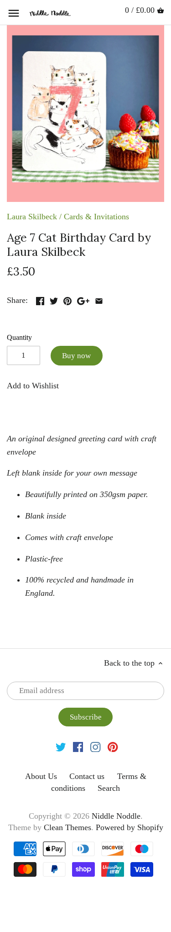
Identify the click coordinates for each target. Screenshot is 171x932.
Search (109, 788)
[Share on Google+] (83, 299)
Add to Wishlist (33, 385)
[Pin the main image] (67, 299)
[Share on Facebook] (40, 299)
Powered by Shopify (129, 827)
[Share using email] (99, 299)
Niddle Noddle (116, 816)
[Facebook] (78, 746)
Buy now (76, 355)
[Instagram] (95, 746)
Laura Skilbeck (32, 216)
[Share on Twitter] (54, 299)
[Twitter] (61, 746)
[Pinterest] (113, 746)
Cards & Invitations (96, 216)
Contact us (86, 776)
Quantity (19, 338)
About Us (41, 776)
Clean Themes (67, 827)
